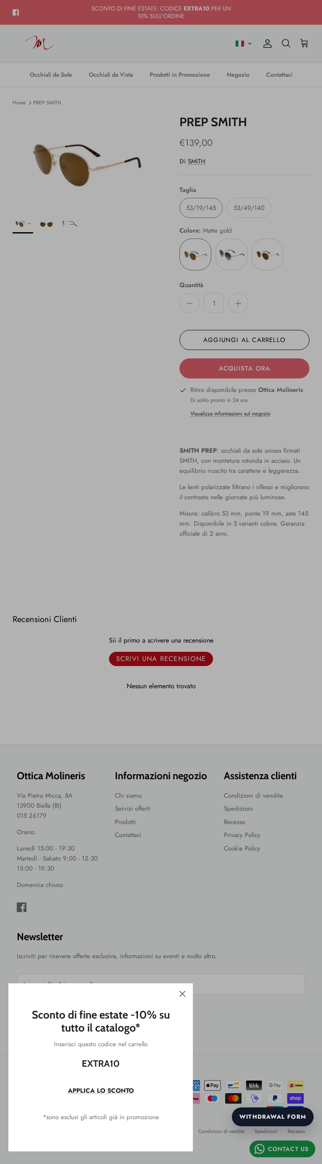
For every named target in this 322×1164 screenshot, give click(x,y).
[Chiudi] (182, 994)
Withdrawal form (272, 1116)
